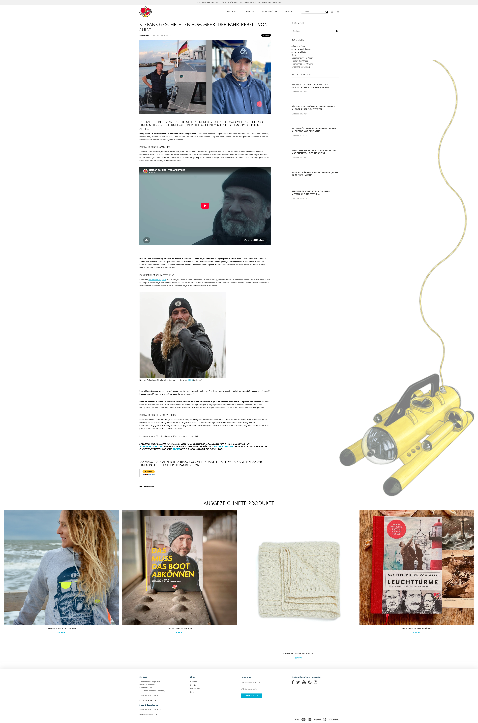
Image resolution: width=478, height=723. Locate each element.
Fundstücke (269, 11)
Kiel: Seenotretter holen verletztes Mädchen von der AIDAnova (314, 152)
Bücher (231, 11)
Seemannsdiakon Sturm (302, 64)
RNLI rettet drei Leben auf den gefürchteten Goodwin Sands (310, 86)
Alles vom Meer (299, 46)
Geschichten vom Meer (302, 58)
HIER (190, 380)
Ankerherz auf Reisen (301, 49)
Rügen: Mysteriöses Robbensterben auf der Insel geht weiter (313, 108)
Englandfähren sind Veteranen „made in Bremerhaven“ (315, 174)
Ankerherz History (300, 52)
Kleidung (249, 11)
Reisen (289, 11)
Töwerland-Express (157, 279)
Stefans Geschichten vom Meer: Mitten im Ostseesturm (311, 193)
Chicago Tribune (222, 446)
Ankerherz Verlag (150, 446)
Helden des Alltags (300, 61)
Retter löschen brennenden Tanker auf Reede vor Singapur (314, 130)
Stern (176, 449)
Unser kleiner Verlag (301, 67)
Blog (294, 55)
